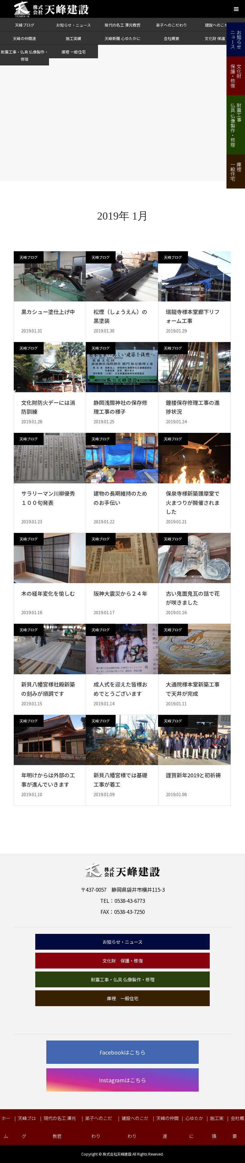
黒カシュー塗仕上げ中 (48, 311)
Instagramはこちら (122, 1080)
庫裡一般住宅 (236, 171)
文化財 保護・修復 (221, 38)
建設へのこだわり (220, 25)
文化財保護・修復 (236, 76)
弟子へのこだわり (171, 25)
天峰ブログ (24, 25)
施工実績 (73, 38)
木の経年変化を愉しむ (48, 593)
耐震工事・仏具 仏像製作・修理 (122, 979)
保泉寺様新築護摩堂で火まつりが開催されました (193, 502)
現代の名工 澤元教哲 (122, 25)
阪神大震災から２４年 (120, 593)
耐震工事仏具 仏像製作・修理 (236, 125)
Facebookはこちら (122, 1052)
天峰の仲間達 (24, 38)
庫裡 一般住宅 (74, 52)
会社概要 (171, 38)
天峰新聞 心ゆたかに (122, 38)
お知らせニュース (236, 39)
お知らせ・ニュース (73, 25)
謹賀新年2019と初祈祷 (193, 775)
